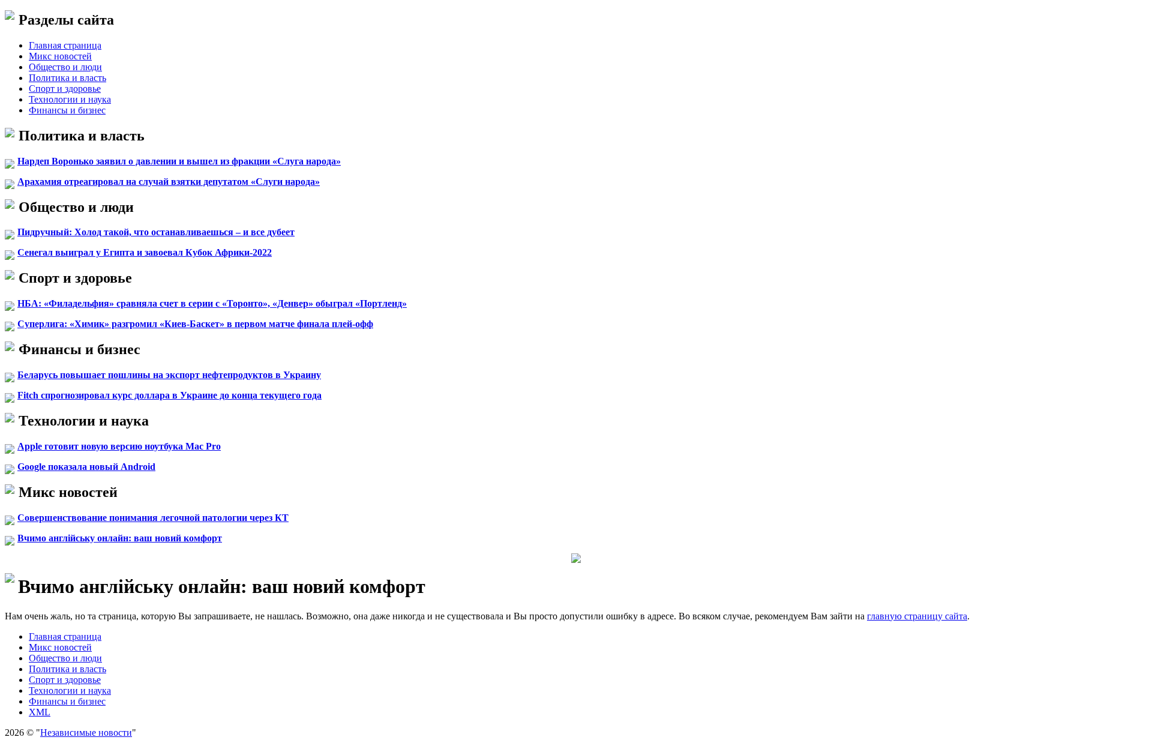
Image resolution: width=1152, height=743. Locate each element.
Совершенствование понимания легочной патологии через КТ (153, 518)
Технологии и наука (70, 99)
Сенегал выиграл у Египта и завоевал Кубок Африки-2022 (144, 252)
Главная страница (65, 45)
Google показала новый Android (86, 467)
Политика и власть (67, 78)
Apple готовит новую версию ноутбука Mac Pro (119, 446)
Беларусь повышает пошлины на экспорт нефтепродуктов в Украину (169, 375)
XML (39, 712)
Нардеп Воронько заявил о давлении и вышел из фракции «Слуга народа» (179, 161)
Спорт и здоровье (65, 88)
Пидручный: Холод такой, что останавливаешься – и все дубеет (156, 232)
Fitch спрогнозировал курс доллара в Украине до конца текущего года (169, 395)
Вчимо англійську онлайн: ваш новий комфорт (119, 538)
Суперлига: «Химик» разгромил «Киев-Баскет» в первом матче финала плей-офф (195, 324)
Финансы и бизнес (67, 110)
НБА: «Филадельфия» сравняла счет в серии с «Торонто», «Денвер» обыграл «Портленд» (212, 303)
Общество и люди (65, 67)
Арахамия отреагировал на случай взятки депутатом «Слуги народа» (168, 181)
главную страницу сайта (917, 616)
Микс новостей (60, 56)
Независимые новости (86, 732)
